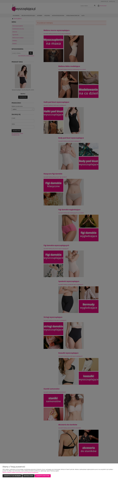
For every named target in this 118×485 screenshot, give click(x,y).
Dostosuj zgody (28, 475)
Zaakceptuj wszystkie (42, 475)
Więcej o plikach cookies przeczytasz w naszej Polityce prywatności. (21, 472)
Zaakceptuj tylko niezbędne (12, 475)
